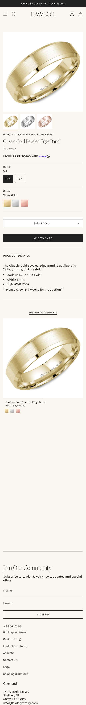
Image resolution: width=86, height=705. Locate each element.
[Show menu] (5, 14)
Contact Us (10, 660)
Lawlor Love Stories (15, 646)
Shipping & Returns (15, 674)
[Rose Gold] (18, 410)
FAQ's (6, 667)
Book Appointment (15, 632)
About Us (8, 653)
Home (6, 134)
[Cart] (80, 14)
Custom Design (12, 639)
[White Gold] (12, 410)
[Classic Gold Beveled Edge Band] (43, 358)
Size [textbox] (43, 217)
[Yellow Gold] (6, 410)
